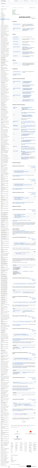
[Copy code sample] (35, 251)
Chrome (12, 458)
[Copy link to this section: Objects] (16, 60)
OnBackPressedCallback (25, 29)
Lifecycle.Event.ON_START (25, 232)
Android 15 (25, 446)
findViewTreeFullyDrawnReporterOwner (28, 121)
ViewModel (24, 151)
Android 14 (25, 447)
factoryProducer (26, 157)
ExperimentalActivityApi (16, 71)
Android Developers (14, 7)
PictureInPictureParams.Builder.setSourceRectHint (20, 386)
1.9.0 (35, 379)
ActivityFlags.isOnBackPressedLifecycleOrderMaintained (21, 231)
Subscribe (28, 466)
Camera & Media (16, 449)
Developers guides (30, 447)
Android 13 (25, 448)
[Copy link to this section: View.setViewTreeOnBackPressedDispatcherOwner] (15, 353)
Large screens (21, 444)
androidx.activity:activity (33, 192)
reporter (33, 131)
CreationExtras (23, 153)
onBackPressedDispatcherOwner (18, 364)
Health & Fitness (16, 447)
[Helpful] (33, 7)
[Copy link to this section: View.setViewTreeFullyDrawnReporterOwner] (13, 329)
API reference (3, 3)
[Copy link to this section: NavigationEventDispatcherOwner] (25, 166)
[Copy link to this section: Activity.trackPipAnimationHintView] (25, 377)
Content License (31, 425)
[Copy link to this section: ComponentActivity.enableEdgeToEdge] (13, 238)
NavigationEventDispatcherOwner (27, 81)
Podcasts (12, 452)
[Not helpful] (35, 7)
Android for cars (21, 449)
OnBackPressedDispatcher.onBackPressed (28, 47)
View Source (33, 193)
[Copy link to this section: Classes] (16, 34)
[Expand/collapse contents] (16, 9)
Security (12, 447)
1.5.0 (35, 299)
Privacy (16, 450)
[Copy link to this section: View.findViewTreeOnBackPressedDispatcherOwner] (15, 297)
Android (12, 444)
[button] (5, 18)
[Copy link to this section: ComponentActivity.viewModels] (24, 399)
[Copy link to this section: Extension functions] (21, 206)
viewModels (33, 151)
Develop (18, 7)
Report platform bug (35, 444)
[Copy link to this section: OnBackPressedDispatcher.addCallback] (27, 209)
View (21, 121)
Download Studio (30, 450)
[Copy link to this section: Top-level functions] (21, 162)
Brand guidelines (18, 464)
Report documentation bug (35, 446)
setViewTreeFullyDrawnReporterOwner (21, 334)
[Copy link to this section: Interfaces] (17, 21)
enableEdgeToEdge (27, 56)
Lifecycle (28, 97)
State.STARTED (29, 223)
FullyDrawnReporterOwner (16, 24)
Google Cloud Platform (13, 460)
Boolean (26, 108)
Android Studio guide (31, 445)
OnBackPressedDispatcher (31, 28)
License (14, 464)
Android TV (21, 450)
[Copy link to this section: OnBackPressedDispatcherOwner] (25, 192)
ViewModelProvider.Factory (25, 154)
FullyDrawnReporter (30, 24)
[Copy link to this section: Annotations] (18, 68)
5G (15, 451)
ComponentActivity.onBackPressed (28, 53)
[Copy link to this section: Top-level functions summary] (25, 78)
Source (12, 448)
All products (12, 461)
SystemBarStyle (29, 115)
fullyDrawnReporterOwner (16, 340)
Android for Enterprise (12, 446)
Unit (21, 110)
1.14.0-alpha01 (34, 194)
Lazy (24, 156)
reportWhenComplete (30, 129)
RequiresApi (23, 146)
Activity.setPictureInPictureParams (27, 388)
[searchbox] (5, 6)
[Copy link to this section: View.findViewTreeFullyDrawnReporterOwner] (13, 279)
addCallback (30, 107)
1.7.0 (35, 211)
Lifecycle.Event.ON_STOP (16, 233)
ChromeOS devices (21, 447)
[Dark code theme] (35, 183)
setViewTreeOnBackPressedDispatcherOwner (22, 358)
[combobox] (18, 1)
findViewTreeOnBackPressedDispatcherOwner (29, 125)
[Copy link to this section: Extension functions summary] (25, 104)
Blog (11, 451)
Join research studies (35, 450)
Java (35, 18)
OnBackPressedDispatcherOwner (26, 89)
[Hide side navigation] (9, 466)
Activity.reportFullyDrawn (16, 325)
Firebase (12, 459)
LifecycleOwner (16, 222)
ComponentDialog (15, 41)
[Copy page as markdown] (33, 17)
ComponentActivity (25, 49)
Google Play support (34, 448)
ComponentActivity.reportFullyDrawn (25, 342)
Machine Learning (16, 445)
